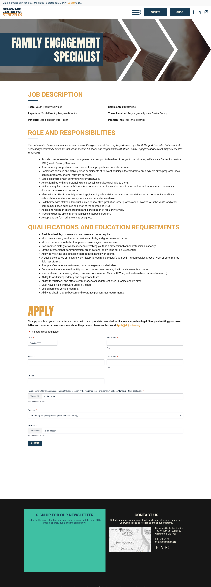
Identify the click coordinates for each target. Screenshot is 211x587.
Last (108, 367)
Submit (34, 443)
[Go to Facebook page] (193, 12)
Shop (179, 12)
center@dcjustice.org (165, 541)
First (108, 348)
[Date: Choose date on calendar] (59, 343)
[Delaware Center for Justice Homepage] (12, 12)
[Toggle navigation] (136, 12)
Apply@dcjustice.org (128, 325)
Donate (71, 3)
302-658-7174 (162, 539)
